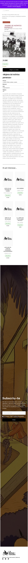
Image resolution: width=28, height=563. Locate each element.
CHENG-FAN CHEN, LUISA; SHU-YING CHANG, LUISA (8, 253)
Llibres (5, 14)
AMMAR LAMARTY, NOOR (8, 192)
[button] (14, 160)
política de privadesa (19, 416)
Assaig (9, 14)
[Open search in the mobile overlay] (14, 10)
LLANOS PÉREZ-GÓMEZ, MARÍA (10, 82)
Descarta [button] (19, 6)
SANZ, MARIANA (20, 222)
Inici (3, 14)
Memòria (12, 14)
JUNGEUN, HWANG (20, 190)
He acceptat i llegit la (14, 416)
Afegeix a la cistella (14, 69)
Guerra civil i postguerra (10, 16)
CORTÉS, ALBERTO (8, 221)
